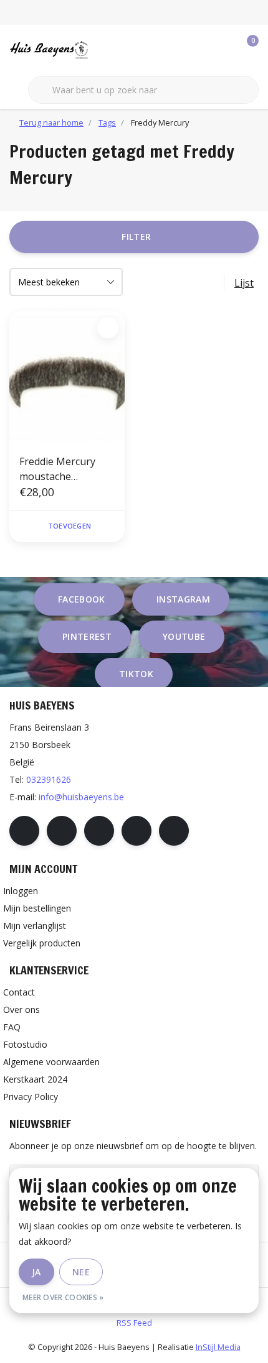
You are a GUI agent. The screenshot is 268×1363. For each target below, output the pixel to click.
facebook (81, 599)
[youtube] (136, 831)
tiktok (136, 674)
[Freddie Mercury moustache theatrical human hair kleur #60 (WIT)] (67, 377)
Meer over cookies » (63, 1297)
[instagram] (62, 831)
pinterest (87, 636)
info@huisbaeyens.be (81, 797)
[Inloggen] (199, 50)
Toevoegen (69, 525)
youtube (184, 636)
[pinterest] (99, 831)
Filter (136, 237)
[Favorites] (223, 50)
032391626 (48, 779)
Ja (36, 1272)
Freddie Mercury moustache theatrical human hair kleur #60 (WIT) (66, 469)
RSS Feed (134, 1322)
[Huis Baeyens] (78, 49)
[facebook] (24, 831)
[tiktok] (174, 831)
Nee (81, 1272)
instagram (183, 599)
